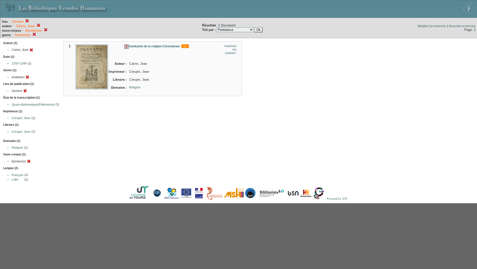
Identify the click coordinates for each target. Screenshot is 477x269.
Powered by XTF (337, 199)
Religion (17, 147)
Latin (15, 179)
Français (17, 175)
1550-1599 (19, 63)
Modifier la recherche (432, 26)
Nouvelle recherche (462, 26)
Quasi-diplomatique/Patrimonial (33, 104)
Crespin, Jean (21, 118)
